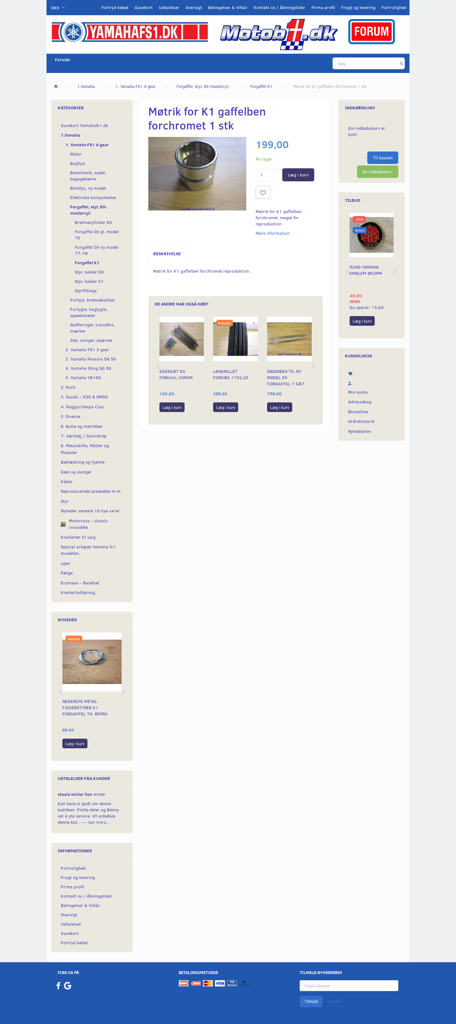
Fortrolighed (394, 7)
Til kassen (383, 158)
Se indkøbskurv (378, 171)
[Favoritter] (371, 373)
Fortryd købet (114, 7)
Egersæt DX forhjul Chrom (176, 374)
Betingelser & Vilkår (228, 7)
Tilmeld (311, 1001)
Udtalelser (169, 7)
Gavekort (144, 7)
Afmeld (334, 1001)
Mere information (273, 233)
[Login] (371, 382)
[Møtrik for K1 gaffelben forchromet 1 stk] (197, 174)
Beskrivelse (167, 253)
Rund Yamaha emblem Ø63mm (366, 270)
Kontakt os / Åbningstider (279, 7)
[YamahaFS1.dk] (129, 31)
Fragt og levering (358, 7)
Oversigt (194, 7)
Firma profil (323, 7)
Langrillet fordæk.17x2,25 (230, 374)
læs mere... (99, 822)
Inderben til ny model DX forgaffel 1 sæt (285, 377)
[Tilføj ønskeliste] (263, 192)
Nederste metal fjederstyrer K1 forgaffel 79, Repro (84, 707)
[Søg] (401, 63)
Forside (62, 59)
